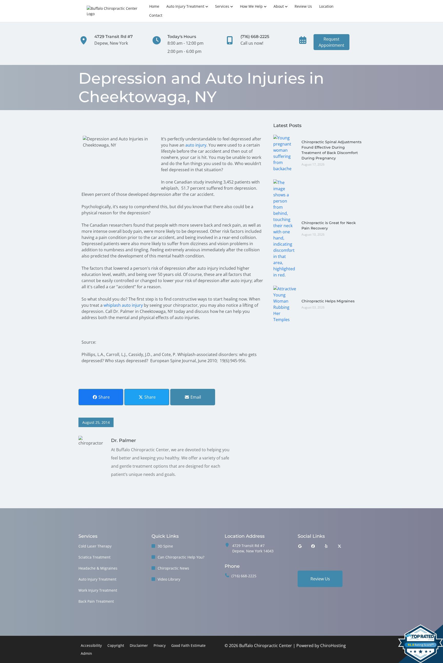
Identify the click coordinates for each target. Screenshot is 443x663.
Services (222, 6)
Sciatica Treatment (94, 557)
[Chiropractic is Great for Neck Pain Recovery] (284, 228)
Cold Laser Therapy (95, 546)
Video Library (169, 579)
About (279, 6)
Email (195, 397)
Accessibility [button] (91, 645)
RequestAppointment (331, 42)
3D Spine (165, 546)
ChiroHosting (333, 645)
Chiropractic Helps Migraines (328, 301)
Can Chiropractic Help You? (181, 557)
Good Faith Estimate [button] (188, 645)
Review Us (303, 6)
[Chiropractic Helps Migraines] (284, 303)
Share (103, 397)
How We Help (251, 6)
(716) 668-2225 (243, 575)
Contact (155, 15)
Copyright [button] (115, 645)
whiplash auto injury (123, 305)
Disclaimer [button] (139, 645)
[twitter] (339, 546)
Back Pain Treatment (96, 601)
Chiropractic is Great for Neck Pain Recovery (328, 225)
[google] (300, 546)
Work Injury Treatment (97, 590)
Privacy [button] (160, 645)
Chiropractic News (173, 568)
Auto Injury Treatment (185, 6)
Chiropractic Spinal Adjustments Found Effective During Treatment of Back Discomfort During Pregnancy (331, 150)
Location (326, 6)
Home (154, 6)
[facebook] (313, 546)
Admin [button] (86, 653)
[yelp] (326, 546)
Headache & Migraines (97, 568)
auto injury (195, 145)
